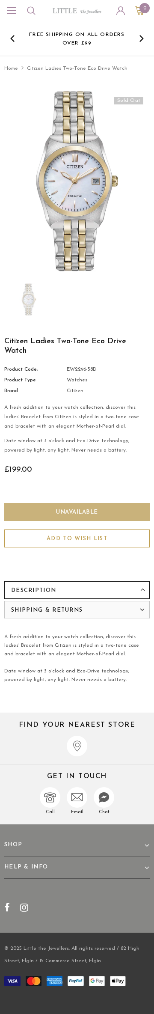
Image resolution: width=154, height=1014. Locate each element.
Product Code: (21, 369)
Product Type (20, 380)
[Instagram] (24, 907)
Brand (11, 390)
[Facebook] (7, 907)
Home (11, 68)
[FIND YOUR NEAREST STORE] (77, 746)
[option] (77, 38)
